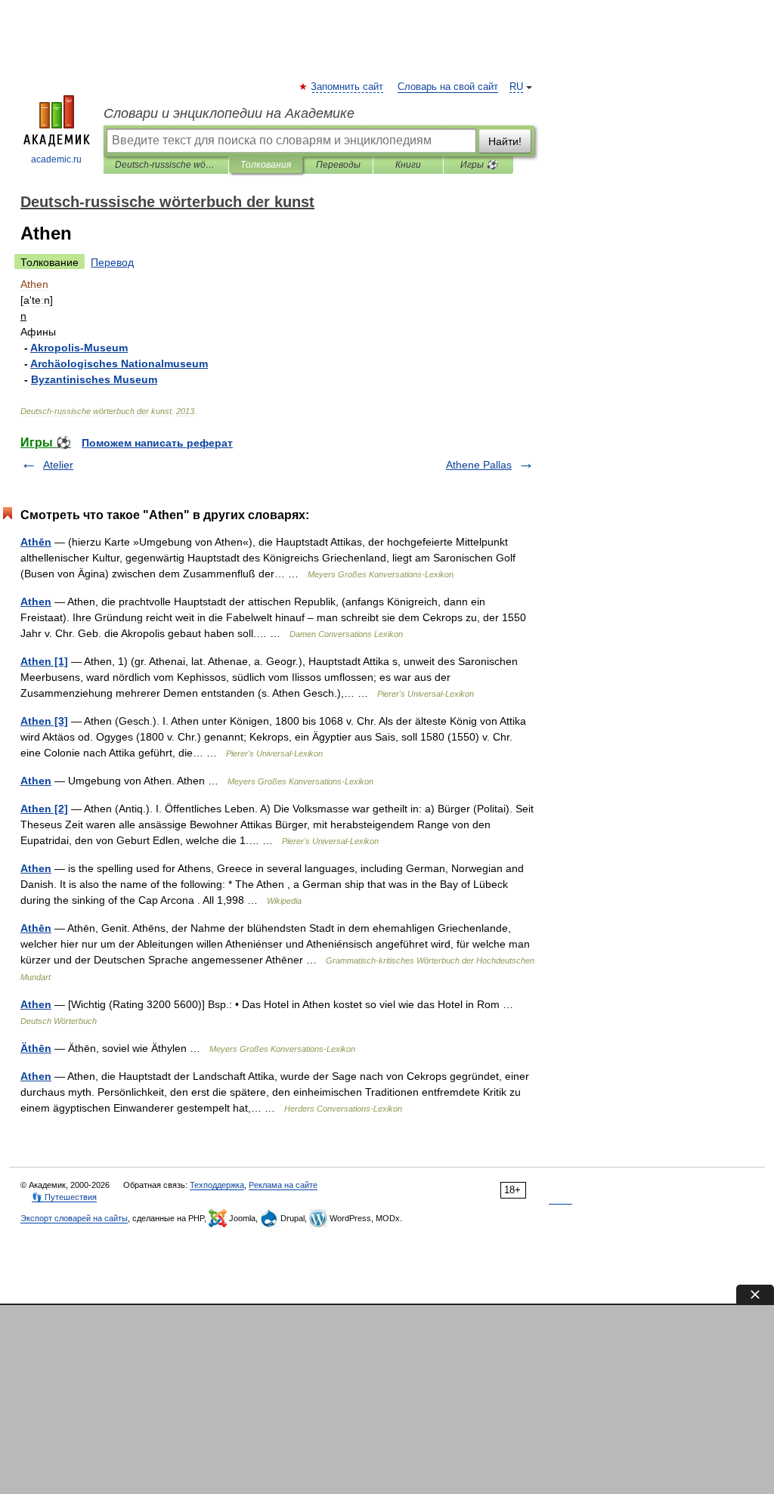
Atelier (58, 465)
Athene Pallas (479, 465)
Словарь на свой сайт (448, 87)
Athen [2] (44, 809)
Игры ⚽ (478, 164)
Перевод (112, 262)
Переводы (338, 164)
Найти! (505, 141)
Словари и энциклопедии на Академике (229, 113)
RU (516, 87)
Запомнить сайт (347, 87)
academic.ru (56, 159)
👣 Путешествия (64, 1197)
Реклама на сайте (283, 1184)
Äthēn (35, 1048)
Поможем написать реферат (157, 443)
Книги (408, 164)
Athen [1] (44, 661)
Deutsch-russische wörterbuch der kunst (166, 164)
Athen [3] (44, 721)
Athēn (35, 542)
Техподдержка (217, 1184)
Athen (35, 601)
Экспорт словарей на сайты (74, 1218)
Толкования (265, 164)
